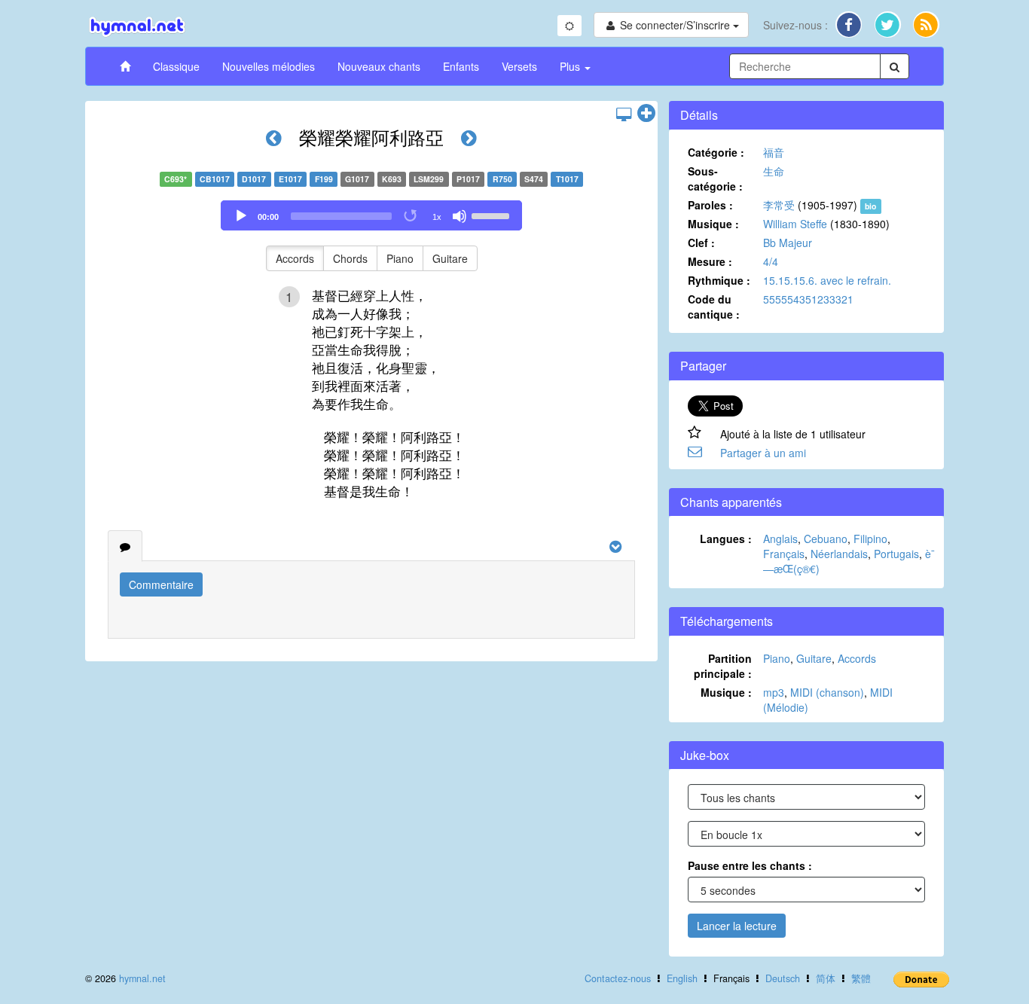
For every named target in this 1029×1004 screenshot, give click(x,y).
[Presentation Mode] (623, 113)
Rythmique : (719, 280)
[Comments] (125, 546)
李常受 (779, 204)
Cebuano (825, 538)
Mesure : (710, 261)
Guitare (450, 258)
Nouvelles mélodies (268, 66)
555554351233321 (808, 299)
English (682, 978)
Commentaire (161, 584)
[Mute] (459, 216)
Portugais (896, 553)
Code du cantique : (714, 306)
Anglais (780, 538)
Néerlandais (839, 553)
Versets (519, 66)
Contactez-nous (618, 978)
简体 (825, 978)
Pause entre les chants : (750, 865)
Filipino (870, 538)
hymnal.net (142, 978)
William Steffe (795, 223)
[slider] (493, 214)
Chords (350, 258)
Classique (176, 66)
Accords (295, 258)
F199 (324, 179)
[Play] (241, 216)
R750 (502, 179)
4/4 (770, 261)
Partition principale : (723, 666)
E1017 (290, 179)
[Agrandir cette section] (646, 113)
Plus (571, 66)
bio (870, 206)
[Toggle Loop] (411, 216)
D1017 (254, 179)
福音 (773, 152)
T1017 (567, 179)
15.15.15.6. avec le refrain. (827, 280)
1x (436, 216)
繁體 (861, 978)
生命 (773, 171)
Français (784, 553)
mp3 (773, 692)
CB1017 (215, 179)
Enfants (461, 66)
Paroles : (710, 204)
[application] (371, 215)
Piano (400, 258)
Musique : (713, 223)
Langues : (726, 538)
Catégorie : (716, 152)
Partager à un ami (763, 452)
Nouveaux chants (378, 66)
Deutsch (782, 978)
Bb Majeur (787, 242)
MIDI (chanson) (827, 692)
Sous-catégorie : (715, 178)
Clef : (701, 242)
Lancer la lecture (737, 925)
